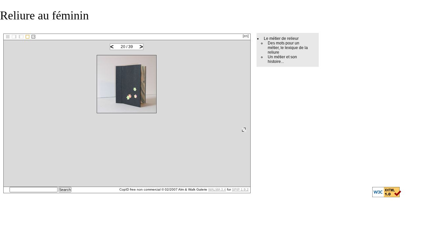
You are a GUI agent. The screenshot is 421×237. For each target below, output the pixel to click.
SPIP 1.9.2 (240, 189)
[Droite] (21, 37)
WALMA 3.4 (217, 189)
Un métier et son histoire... (282, 59)
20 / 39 (127, 46)
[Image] (27, 37)
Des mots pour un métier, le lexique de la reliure (288, 48)
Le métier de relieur (281, 38)
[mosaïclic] (8, 37)
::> (33, 36)
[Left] (14, 37)
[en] (246, 36)
